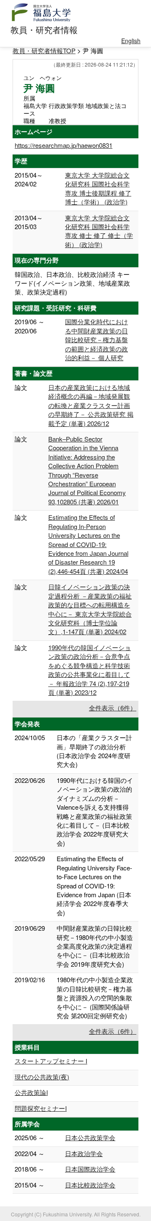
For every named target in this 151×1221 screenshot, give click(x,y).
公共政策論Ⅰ (31, 1092)
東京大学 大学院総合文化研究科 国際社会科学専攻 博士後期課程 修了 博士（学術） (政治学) (98, 188)
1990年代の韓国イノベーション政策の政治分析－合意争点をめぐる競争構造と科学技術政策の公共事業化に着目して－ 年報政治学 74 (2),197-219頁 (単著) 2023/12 (89, 670)
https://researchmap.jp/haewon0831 (63, 145)
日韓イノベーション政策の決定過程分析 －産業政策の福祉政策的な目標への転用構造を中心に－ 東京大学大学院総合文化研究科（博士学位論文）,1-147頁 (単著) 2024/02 (90, 609)
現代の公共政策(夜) (42, 1076)
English (131, 40)
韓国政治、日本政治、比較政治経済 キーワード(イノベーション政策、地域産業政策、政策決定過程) (72, 283)
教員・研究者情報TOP (44, 50)
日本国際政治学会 (90, 1168)
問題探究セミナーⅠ (41, 1108)
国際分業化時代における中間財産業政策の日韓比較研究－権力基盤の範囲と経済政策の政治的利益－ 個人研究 (96, 339)
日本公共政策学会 (90, 1137)
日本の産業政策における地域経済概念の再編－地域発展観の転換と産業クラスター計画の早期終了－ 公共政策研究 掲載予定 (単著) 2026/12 (90, 405)
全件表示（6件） (112, 707)
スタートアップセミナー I (51, 1060)
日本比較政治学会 (90, 1184)
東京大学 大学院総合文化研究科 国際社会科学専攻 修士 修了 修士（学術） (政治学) (99, 231)
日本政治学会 (84, 1153)
